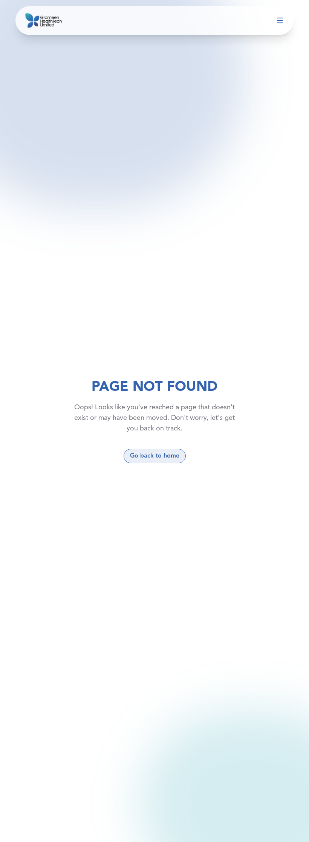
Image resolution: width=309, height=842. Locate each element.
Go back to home (154, 456)
